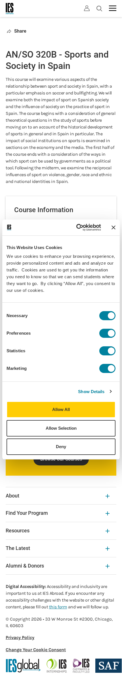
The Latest (18, 548)
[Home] (10, 8)
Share (20, 31)
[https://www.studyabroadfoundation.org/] (108, 666)
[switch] (107, 333)
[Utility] (87, 8)
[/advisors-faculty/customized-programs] (81, 666)
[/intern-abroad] (57, 666)
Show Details (91, 391)
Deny (61, 446)
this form (58, 607)
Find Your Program (27, 513)
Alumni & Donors (25, 566)
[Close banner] (113, 227)
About (12, 496)
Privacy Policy (20, 637)
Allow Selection (61, 428)
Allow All (61, 409)
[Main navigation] (112, 8)
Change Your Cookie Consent (36, 649)
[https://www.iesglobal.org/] (23, 666)
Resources (18, 531)
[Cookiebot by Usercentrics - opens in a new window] (76, 227)
